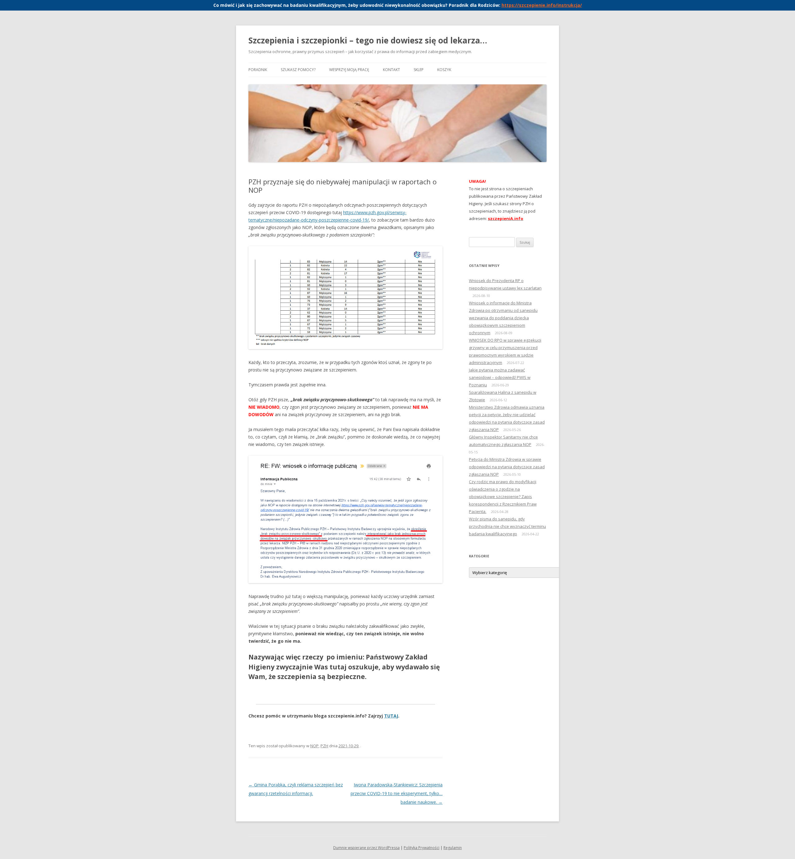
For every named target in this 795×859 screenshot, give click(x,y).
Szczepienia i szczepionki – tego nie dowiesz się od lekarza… (367, 40)
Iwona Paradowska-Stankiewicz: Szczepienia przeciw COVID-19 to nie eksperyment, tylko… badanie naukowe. (397, 793)
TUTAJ (391, 716)
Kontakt (391, 69)
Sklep (419, 69)
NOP (314, 746)
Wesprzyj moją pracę (349, 69)
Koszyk (444, 69)
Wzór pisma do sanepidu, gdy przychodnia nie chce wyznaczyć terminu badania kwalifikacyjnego (507, 526)
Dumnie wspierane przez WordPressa (366, 847)
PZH (324, 746)
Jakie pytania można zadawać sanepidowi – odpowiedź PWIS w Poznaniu (499, 377)
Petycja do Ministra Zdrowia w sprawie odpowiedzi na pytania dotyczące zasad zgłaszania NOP (507, 466)
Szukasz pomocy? (298, 69)
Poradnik (257, 69)
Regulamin (452, 847)
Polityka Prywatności (421, 847)
